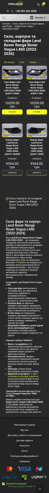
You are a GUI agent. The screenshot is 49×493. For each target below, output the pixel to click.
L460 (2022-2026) (10, 29)
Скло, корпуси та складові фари (28, 23)
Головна (6, 23)
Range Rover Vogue (24, 26)
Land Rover (7, 26)
